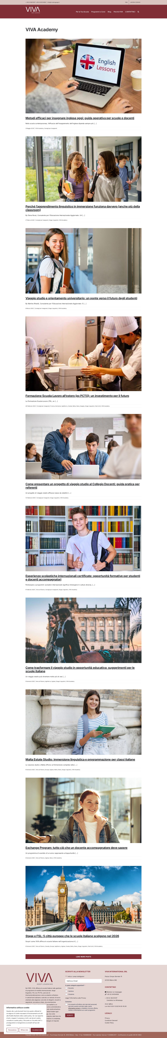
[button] (138, 11)
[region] (25, 1019)
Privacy (107, 1018)
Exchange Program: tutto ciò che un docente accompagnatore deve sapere (76, 847)
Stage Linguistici (53, 220)
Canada (47, 946)
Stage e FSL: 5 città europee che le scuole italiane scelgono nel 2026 (72, 936)
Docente (71, 988)
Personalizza (12, 1030)
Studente (71, 994)
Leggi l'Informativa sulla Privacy (75, 998)
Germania (58, 406)
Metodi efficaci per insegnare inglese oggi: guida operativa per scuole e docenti (80, 118)
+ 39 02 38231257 (31, 2)
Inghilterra (64, 406)
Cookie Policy (109, 1023)
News (78, 406)
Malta (74, 406)
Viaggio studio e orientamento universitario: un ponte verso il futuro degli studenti (81, 298)
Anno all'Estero (40, 589)
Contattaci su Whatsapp (114, 1000)
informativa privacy (74, 1008)
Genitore (71, 991)
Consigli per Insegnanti (50, 128)
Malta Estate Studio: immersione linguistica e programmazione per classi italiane (80, 759)
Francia (52, 406)
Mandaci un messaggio (114, 992)
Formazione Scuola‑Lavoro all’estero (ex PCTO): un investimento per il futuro (77, 395)
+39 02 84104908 (41, 2)
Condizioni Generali (111, 1020)
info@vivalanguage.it (54, 2)
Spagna (82, 406)
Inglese (54, 681)
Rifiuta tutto (24, 1030)
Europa (47, 769)
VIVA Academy (39, 128)
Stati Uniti (98, 406)
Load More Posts (83, 957)
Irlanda (70, 406)
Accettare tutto (37, 1030)
